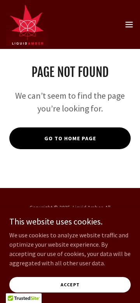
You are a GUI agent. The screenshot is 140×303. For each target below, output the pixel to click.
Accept (70, 284)
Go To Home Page (70, 138)
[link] (26, 24)
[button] (129, 24)
